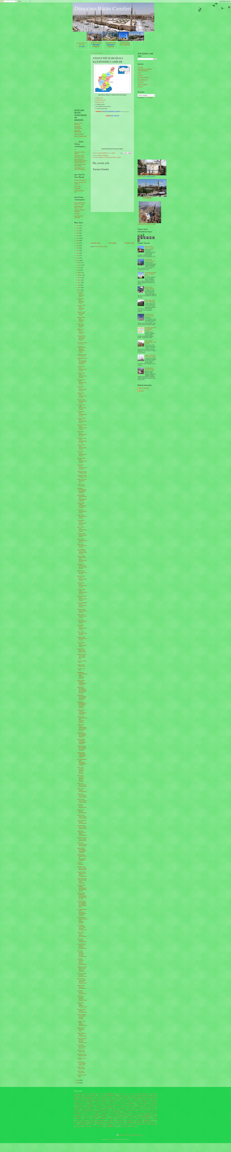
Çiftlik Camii (99, 98)
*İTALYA (85, 1115)
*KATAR (137, 1101)
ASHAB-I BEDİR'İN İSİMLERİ (79, 210)
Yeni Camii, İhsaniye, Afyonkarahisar (82, 940)
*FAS (111, 1098)
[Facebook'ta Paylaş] (129, 153)
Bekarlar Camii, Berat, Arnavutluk (149, 247)
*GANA (148, 1098)
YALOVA (128, 1124)
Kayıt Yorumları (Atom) (101, 246)
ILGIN (155, 1118)
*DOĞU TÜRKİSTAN (150, 1097)
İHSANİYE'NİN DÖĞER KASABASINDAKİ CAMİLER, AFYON (82, 888)
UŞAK (116, 1124)
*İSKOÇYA (141, 1113)
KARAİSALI (105, 155)
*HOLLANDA (154, 1100)
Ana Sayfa (112, 243)
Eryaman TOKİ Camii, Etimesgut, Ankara (81, 307)
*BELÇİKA (87, 1095)
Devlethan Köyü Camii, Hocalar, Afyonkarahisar (82, 827)
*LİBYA (145, 1103)
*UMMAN (125, 1111)
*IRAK (96, 1101)
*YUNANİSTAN (78, 1113)
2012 (77, 260)
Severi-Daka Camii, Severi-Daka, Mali (81, 1046)
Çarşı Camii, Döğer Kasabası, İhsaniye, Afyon (82, 1004)
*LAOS (117, 1103)
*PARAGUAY (77, 1108)
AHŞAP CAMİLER (142, 84)
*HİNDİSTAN (88, 1102)
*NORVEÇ (118, 1106)
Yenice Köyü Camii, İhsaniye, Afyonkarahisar (82, 934)
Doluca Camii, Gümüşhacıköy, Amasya (82, 616)
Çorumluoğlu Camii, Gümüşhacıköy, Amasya (82, 627)
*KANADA (121, 1101)
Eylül (79, 270)
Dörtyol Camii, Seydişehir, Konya (81, 1029)
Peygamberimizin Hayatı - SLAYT (78, 207)
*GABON (142, 1098)
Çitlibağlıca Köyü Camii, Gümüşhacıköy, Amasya (82, 440)
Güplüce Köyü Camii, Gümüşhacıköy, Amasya (82, 447)
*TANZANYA (131, 1110)
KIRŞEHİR (139, 1120)
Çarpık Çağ (77, 186)
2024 (77, 230)
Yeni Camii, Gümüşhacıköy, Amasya (82, 511)
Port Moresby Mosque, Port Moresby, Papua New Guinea (81, 349)
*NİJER (124, 1106)
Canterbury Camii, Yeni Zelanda (82, 355)
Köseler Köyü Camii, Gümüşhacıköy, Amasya (82, 375)
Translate (150, 97)
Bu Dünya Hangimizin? (80, 180)
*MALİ (132, 1105)
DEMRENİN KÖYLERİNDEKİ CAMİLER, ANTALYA (81, 697)
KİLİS (75, 1122)
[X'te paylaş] (128, 153)
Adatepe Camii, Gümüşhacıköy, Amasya (82, 638)
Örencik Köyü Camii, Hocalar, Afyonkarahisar (82, 801)
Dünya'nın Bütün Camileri (103, 8)
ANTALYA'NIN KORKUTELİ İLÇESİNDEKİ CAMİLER (81, 755)
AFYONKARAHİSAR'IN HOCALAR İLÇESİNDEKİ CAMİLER (82, 762)
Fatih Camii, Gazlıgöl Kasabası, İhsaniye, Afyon (82, 998)
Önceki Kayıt (129, 243)
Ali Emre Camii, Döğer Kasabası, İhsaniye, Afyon (82, 1023)
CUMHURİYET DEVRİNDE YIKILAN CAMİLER (145, 70)
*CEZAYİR (109, 1097)
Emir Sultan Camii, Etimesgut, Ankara (80, 294)
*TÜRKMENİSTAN (97, 1111)
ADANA (100, 155)
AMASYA (86, 1117)
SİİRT (75, 1124)
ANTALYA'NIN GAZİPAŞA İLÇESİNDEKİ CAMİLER (81, 741)
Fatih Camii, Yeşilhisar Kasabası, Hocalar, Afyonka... (80, 770)
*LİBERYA (138, 1103)
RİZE (114, 1122)
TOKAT (90, 1124)
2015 (77, 253)
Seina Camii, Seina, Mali (81, 1071)
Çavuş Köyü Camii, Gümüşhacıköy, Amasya (82, 467)
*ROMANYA (99, 1108)
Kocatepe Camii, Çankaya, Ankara (149, 315)
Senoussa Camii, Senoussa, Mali (82, 1055)
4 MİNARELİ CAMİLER (99, 1115)
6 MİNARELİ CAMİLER (114, 1115)
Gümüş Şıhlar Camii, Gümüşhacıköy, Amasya (82, 578)
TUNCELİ (109, 1124)
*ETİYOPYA (105, 1098)
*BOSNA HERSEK (110, 1095)
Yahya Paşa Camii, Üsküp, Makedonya (150, 301)
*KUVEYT (111, 1103)
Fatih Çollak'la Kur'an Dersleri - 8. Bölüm (79, 203)
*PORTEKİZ (92, 1108)
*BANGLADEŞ (78, 1095)
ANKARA (95, 1117)
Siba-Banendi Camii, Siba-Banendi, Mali (81, 650)
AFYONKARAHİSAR (147, 1115)
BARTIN (155, 1117)
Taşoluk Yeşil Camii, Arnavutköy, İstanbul (150, 356)
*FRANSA (117, 1098)
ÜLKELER (140, 75)
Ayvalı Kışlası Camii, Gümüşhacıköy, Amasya (82, 644)
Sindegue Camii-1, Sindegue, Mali (82, 472)
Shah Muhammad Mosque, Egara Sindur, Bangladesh (82, 881)
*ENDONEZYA (78, 1098)
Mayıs (79, 280)
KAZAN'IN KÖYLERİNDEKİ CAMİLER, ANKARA (81, 490)
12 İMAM (76, 213)
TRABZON (100, 1124)
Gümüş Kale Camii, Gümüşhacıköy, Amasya (82, 585)
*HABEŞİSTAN (135, 1100)
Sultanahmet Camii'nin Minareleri (150, 260)
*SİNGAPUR (123, 1110)
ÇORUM (86, 1126)
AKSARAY (77, 1117)
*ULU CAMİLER (114, 1112)
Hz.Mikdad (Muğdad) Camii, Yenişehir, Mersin (150, 274)
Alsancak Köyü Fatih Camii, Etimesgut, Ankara (81, 338)
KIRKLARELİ (129, 1120)
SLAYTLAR (141, 82)
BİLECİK (119, 1118)
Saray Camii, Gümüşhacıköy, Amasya (82, 540)
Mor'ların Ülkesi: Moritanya (78, 123)
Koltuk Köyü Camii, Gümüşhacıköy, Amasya (82, 395)
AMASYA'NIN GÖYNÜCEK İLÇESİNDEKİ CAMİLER (81, 850)
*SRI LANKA (138, 1108)
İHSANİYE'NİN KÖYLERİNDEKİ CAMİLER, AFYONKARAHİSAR (82, 904)
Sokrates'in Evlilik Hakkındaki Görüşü (79, 156)
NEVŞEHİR (83, 1122)
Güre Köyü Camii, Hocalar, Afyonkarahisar (82, 822)
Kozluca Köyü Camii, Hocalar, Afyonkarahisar (82, 816)
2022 (77, 235)
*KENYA (153, 1101)
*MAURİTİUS (141, 1105)
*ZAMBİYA (87, 1113)
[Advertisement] (112, 227)
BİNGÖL (128, 1118)
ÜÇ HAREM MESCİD (143, 77)
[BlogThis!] (126, 153)
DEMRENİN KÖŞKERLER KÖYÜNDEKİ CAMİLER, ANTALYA (81, 704)
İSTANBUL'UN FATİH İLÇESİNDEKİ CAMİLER (150, 329)
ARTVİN (121, 1117)
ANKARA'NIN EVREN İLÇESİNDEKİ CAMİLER (81, 505)
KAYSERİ (110, 1120)
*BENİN (93, 1095)
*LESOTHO (123, 1103)
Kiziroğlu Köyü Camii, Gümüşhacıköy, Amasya (82, 407)
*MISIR (155, 1105)
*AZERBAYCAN (138, 1093)
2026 (77, 225)
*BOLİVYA (100, 1095)
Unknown (141, 391)
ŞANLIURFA (124, 1126)
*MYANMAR (109, 1107)
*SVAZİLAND (115, 1110)
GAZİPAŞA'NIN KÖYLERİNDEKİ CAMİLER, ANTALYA (81, 748)
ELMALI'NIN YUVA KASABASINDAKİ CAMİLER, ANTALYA (82, 727)
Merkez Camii (100, 102)
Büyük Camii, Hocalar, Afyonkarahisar (82, 811)
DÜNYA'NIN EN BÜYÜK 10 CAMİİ (146, 224)
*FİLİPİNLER (126, 1098)
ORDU (99, 1122)
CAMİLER (96, 46)
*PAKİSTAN (139, 1107)
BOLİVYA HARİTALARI (80, 136)
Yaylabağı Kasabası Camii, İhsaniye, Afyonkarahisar (82, 961)
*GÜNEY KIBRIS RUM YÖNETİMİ (97, 1100)
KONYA (147, 1121)
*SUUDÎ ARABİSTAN (88, 1110)
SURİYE (139, 1122)
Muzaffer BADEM (144, 388)
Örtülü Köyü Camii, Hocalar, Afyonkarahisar (82, 795)
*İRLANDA (135, 1113)
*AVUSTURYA (130, 1093)
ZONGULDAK (143, 1124)
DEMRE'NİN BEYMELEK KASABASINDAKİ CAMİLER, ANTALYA (82, 690)
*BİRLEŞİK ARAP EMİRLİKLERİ (87, 1097)
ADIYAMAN (135, 1115)
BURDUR (102, 1118)
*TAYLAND (140, 1110)
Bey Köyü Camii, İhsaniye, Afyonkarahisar (82, 1011)
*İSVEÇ (155, 1113)
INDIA (78, 1120)
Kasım (79, 265)
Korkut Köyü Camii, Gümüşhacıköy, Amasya (82, 388)
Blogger (112, 1139)
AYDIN (130, 1117)
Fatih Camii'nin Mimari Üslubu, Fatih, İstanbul (150, 342)
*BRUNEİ (135, 1095)
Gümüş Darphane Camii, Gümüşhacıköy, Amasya (82, 598)
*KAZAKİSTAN (144, 1101)
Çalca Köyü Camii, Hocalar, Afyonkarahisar (82, 844)
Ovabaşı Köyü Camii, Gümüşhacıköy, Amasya (82, 382)
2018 (77, 245)
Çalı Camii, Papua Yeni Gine (82, 343)
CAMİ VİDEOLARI (142, 80)
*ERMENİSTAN (88, 1098)
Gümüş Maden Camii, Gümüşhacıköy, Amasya (82, 591)
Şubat (79, 287)
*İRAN (128, 1113)
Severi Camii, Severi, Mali (81, 1051)
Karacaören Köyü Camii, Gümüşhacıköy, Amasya (82, 427)
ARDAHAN (114, 1117)
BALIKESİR (145, 1117)
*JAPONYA (104, 1101)
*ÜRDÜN (113, 1113)
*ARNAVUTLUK (110, 1093)
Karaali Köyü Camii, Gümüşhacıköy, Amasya (82, 413)
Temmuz (80, 275)
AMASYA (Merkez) (80, 863)
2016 (77, 250)
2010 (77, 1083)
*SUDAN (145, 1108)
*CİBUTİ (116, 1097)
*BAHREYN (152, 1093)
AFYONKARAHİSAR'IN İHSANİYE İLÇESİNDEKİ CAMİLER (82, 912)
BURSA (111, 1118)
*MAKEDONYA (90, 1105)
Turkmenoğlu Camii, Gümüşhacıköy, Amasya (82, 522)
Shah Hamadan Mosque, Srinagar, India (81, 1034)
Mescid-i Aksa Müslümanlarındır (149, 287)
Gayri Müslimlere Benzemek (78, 216)
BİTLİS (134, 1118)
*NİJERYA (130, 1106)
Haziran (80, 277)
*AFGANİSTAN (83, 1093)
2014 (77, 255)
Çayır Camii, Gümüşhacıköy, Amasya (82, 621)
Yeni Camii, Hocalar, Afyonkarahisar (82, 806)
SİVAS (153, 1122)
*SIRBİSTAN (122, 1108)
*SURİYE (76, 1110)
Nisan (79, 282)
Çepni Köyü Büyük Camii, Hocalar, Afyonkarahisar (82, 833)
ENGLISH (140, 86)
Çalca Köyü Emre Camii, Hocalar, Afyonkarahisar (82, 839)
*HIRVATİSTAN (145, 1100)
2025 (77, 228)
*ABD (75, 1093)
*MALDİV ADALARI (109, 1105)
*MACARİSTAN (153, 1103)
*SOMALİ (130, 1108)
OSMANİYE (107, 1122)
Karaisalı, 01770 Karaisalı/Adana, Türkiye (110, 157)
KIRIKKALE (120, 1120)
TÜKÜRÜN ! (77, 188)
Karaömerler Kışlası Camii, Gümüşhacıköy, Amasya (82, 566)
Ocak (79, 290)
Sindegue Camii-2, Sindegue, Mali (82, 476)
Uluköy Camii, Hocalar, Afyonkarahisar (82, 790)
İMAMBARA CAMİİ (94, 1126)
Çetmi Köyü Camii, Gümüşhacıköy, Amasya (82, 453)
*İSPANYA (148, 1113)
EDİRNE (147, 1118)
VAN (122, 1124)
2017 (77, 248)
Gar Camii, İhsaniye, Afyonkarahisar (82, 992)
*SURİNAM (152, 1108)
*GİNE (128, 1100)
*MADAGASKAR (80, 1105)
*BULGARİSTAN (144, 1095)
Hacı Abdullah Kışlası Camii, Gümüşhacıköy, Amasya (82, 551)
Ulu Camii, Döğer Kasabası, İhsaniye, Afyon (82, 975)
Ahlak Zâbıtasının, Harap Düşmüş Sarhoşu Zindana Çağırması (80, 161)
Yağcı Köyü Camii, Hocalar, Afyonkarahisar (82, 785)
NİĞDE (93, 1122)
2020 (77, 240)
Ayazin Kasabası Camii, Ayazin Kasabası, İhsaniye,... (81, 1016)
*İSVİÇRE (78, 1115)
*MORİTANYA (80, 1107)
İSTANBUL (110, 1126)
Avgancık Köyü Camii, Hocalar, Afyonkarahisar (82, 868)
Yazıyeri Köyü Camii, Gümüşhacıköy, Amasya (82, 368)
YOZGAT (135, 1124)
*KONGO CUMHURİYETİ (94, 1103)
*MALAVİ (99, 1105)
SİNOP (146, 1122)
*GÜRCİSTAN (122, 1100)
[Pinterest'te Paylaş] (131, 153)
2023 (77, 233)
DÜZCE (140, 1118)
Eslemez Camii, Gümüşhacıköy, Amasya (82, 611)
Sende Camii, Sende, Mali (81, 1068)
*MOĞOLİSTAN (100, 1106)
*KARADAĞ (129, 1101)
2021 (77, 238)
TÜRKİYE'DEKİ (96, 43)
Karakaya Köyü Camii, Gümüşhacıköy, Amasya (82, 420)
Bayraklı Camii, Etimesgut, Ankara (81, 313)
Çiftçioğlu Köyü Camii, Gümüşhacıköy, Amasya (82, 460)
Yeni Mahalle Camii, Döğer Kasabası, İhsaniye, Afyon (82, 927)
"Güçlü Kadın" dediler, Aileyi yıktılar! (80, 165)
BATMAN (78, 1118)
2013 (77, 258)
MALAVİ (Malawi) (78, 134)
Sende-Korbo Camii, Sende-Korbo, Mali (81, 1063)
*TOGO (147, 1110)
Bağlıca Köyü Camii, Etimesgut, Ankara (80, 331)
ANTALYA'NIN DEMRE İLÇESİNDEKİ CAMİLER (81, 682)
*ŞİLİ (90, 1115)
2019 (77, 243)
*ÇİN (97, 1113)
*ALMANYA (92, 1093)
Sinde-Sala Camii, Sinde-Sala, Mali (82, 481)
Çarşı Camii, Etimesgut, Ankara (80, 325)
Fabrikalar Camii (101, 100)
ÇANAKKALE (153, 1124)
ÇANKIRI (78, 1126)
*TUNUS (83, 1111)
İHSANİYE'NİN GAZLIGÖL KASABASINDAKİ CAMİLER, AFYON (82, 896)
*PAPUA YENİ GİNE (150, 1106)
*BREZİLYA (129, 1095)
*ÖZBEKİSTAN (104, 1113)
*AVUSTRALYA (121, 1093)
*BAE (146, 1093)
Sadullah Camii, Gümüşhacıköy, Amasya (82, 535)
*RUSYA (106, 1108)
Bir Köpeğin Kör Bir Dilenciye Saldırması (79, 168)
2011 (77, 1080)
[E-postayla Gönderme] (121, 153)
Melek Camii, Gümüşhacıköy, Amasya (82, 572)
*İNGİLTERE (120, 1113)
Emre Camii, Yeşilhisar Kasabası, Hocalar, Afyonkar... (80, 778)
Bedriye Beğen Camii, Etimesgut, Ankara (81, 319)
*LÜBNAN (130, 1103)
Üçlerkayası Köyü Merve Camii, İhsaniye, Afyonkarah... (82, 969)
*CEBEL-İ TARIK (101, 1097)
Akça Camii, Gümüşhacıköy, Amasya (82, 633)
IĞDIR (84, 1120)
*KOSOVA (104, 1103)
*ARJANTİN (101, 1093)
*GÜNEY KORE (113, 1100)
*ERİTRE (96, 1098)
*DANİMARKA (123, 1097)
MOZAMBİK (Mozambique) (78, 127)
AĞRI (137, 1117)
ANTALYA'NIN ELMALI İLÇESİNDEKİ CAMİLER (81, 712)
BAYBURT (86, 1118)
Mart (79, 285)
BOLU (93, 1118)
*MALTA (126, 1105)
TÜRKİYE (146, 176)
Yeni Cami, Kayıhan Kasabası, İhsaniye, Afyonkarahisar (82, 953)
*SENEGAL (114, 1108)
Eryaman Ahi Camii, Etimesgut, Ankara (80, 301)
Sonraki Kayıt (95, 243)
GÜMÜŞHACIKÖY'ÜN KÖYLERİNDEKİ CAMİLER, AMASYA (82, 361)
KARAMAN (100, 1120)
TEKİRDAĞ (82, 1124)
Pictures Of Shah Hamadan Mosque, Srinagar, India (81, 1040)
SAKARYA (121, 1122)
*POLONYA (85, 1108)
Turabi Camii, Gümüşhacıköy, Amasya (82, 516)
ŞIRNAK (133, 1126)
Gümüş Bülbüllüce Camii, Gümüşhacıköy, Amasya (82, 605)
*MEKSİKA (148, 1105)
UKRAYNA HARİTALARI (77, 131)
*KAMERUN (113, 1101)
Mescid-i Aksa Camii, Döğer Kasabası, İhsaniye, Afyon (82, 981)
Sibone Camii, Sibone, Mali (81, 665)
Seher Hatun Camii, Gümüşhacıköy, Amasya (82, 529)
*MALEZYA (119, 1105)
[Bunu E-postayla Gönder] (124, 153)
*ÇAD (92, 1113)
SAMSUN (130, 1122)
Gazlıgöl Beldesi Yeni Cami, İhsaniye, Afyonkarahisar (82, 946)
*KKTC (85, 1103)
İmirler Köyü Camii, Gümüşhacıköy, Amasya (82, 433)
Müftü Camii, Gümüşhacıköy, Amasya (82, 546)
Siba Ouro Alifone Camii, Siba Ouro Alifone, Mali (81, 656)
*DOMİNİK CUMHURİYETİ (136, 1097)
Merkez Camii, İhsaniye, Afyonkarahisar (82, 987)
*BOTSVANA (122, 1095)
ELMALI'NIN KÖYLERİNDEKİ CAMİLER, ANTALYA (81, 735)
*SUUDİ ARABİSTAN (103, 1110)
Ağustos (80, 272)
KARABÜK (91, 1120)
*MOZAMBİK (90, 1106)
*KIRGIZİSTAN (77, 1103)
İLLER (139, 73)
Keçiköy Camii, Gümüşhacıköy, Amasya (82, 401)
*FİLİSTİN (134, 1098)
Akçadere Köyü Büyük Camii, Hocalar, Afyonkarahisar (82, 874)
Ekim (79, 267)
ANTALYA (104, 1117)
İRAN (101, 1126)
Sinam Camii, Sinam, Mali (81, 485)
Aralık (79, 262)
